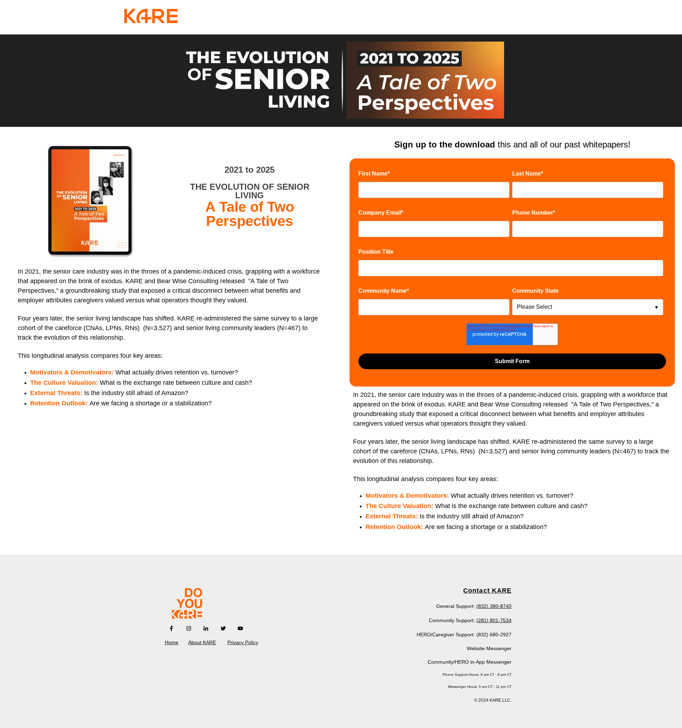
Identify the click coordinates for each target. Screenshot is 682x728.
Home (171, 642)
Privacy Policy (242, 642)
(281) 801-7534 (494, 620)
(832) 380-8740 (494, 606)
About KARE (202, 642)
